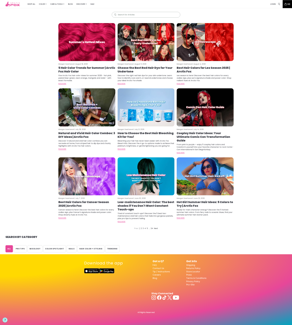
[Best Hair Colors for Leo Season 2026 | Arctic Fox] (205, 42)
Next (156, 228)
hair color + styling (90, 249)
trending (112, 249)
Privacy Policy (193, 281)
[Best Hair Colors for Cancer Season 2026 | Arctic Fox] (86, 176)
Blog (155, 278)
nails (72, 249)
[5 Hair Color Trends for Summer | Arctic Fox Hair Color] (86, 42)
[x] (169, 297)
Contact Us (158, 268)
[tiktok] (164, 297)
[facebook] (159, 297)
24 (152, 228)
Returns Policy (193, 268)
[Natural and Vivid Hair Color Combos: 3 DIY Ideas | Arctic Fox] (86, 107)
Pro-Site (190, 284)
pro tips (20, 249)
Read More (62, 84)
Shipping (190, 265)
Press (189, 274)
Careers (157, 274)
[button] (5, 320)
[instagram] (153, 297)
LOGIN (273, 4)
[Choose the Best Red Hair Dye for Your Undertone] (146, 42)
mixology (35, 249)
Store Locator (193, 271)
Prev (136, 228)
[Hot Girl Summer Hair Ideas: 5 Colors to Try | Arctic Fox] (205, 176)
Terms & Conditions (196, 278)
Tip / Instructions (161, 271)
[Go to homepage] (12, 4)
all (9, 249)
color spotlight (54, 249)
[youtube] (176, 297)
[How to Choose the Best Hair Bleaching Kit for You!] (146, 107)
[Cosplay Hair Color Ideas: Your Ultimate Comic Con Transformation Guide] (205, 107)
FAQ (155, 265)
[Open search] (279, 4)
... (149, 228)
